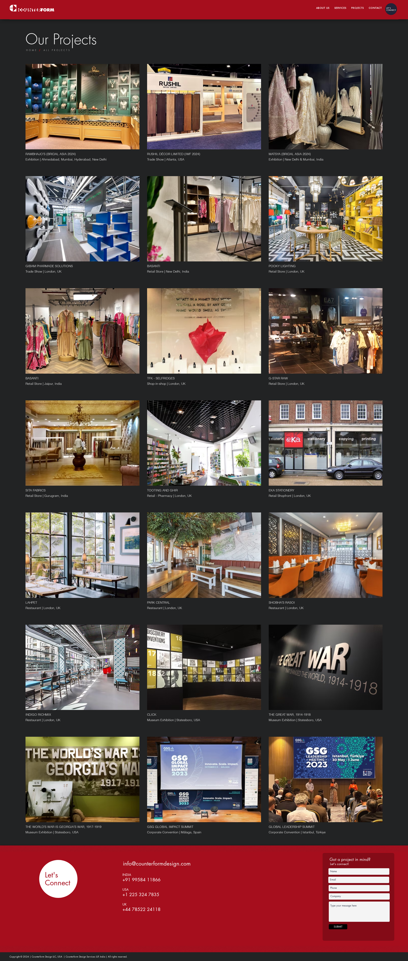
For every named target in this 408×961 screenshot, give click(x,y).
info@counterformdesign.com (157, 863)
